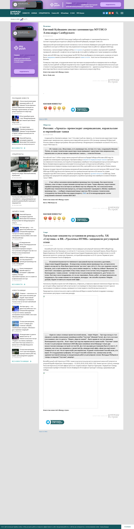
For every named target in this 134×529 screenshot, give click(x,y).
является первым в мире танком (95, 160)
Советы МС (55, 13)
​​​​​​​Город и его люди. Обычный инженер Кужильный (24, 174)
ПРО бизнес (80, 13)
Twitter (107, 13)
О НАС (72, 13)
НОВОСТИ (26, 13)
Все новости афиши (20, 361)
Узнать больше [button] (104, 527)
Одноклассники (110, 13)
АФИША (34, 13)
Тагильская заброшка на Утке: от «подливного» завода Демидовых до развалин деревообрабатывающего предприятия (24, 200)
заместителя (85, 57)
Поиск (117, 13)
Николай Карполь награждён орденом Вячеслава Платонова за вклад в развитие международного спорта (23, 142)
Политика (47, 26)
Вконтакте (104, 13)
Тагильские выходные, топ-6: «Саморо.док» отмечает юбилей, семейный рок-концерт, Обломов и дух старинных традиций (23, 325)
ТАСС (84, 193)
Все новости (17, 148)
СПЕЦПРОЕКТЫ (44, 13)
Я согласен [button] (128, 527)
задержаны (51, 57)
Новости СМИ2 (43, 119)
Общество (47, 125)
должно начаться (97, 174)
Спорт (45, 232)
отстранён (78, 50)
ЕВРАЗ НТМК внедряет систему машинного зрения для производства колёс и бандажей (24, 261)
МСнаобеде (64, 13)
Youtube (112, 13)
